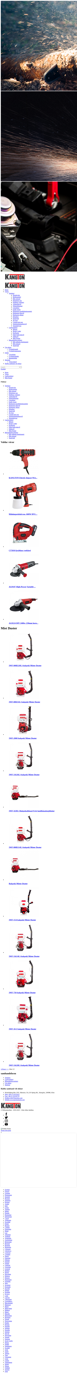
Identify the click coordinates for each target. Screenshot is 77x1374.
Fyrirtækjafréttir (14, 356)
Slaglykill (16, 318)
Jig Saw (15, 320)
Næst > (4, 1069)
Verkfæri (11, 293)
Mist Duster (16, 338)
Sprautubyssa (17, 326)
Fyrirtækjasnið (13, 349)
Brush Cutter (17, 331)
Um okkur (8, 347)
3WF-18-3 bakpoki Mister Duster (22, 1029)
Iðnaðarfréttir (13, 358)
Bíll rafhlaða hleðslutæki (20, 342)
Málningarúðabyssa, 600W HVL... (23, 514)
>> (8, 1069)
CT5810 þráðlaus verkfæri (20, 550)
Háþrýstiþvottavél (18, 335)
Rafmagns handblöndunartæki (22, 311)
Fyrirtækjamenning (15, 351)
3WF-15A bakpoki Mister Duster (22, 920)
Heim (6, 290)
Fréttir (7, 353)
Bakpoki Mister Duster (18, 884)
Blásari (15, 329)
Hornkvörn (16, 295)
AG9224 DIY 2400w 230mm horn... (23, 623)
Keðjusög (16, 333)
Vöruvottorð (13, 362)
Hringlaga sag (17, 300)
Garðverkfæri (13, 327)
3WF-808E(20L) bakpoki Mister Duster (25, 666)
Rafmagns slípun (18, 315)
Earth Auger (17, 309)
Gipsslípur (16, 308)
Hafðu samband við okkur (13, 363)
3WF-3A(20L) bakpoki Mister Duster (24, 1065)
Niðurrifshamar (17, 306)
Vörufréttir (12, 354)
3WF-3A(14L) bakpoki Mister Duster (24, 956)
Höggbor (16, 317)
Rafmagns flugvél (18, 313)
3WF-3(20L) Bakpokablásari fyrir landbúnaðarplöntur (32, 811)
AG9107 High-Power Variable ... (22, 587)
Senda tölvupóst (6, 1130)
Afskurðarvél (17, 304)
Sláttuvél (15, 336)
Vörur (7, 291)
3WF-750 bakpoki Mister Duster (22, 993)
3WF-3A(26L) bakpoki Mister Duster (24, 775)
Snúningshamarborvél (20, 324)
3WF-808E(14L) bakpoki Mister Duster (25, 847)
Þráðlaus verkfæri (18, 302)
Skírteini (7, 360)
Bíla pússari (16, 299)
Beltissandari (17, 297)
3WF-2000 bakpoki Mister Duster (23, 738)
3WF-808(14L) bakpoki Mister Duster (24, 702)
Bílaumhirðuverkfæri (15, 340)
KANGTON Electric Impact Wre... (23, 478)
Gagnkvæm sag (18, 322)
